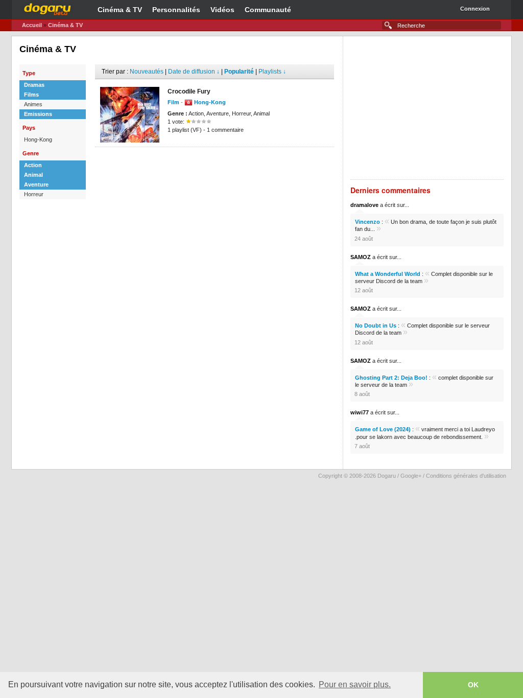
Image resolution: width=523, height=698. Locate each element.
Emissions (38, 114)
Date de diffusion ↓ (194, 71)
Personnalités (176, 10)
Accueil (32, 25)
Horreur (33, 194)
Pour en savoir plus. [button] (355, 684)
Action (33, 165)
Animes (33, 104)
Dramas (34, 85)
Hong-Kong (38, 139)
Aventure (36, 184)
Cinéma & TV (120, 10)
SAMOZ (360, 257)
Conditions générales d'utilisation (466, 476)
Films (31, 94)
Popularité (239, 71)
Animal (33, 175)
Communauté (268, 10)
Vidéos (222, 10)
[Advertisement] (214, 162)
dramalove (364, 205)
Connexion (475, 9)
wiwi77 (359, 412)
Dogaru (47, 7)
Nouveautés (146, 71)
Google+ (410, 476)
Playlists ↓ (272, 71)
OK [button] (473, 685)
